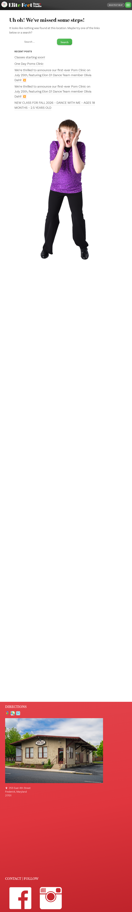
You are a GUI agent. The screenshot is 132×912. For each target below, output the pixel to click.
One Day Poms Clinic (28, 64)
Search (65, 42)
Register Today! (116, 5)
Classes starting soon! (29, 57)
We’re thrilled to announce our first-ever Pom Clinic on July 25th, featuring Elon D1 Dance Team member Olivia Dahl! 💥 (52, 75)
